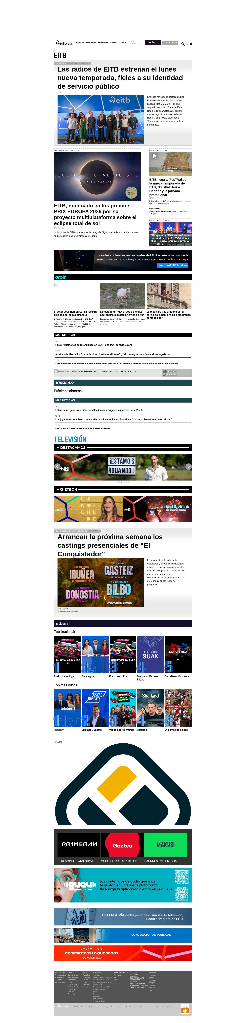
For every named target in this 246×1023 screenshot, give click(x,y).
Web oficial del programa (69, 611)
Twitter (151, 978)
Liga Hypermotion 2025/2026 (102, 982)
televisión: (60, 973)
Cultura (85, 982)
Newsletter (152, 973)
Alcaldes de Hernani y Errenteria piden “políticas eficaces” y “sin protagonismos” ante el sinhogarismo (112, 354)
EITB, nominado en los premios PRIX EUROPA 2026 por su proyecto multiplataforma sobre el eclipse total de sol (95, 214)
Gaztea (70, 982)
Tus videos (171, 375)
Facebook (152, 975)
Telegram (152, 983)
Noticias (80, 43)
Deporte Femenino (99, 989)
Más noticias (65, 335)
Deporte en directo (99, 1001)
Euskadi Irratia (73, 975)
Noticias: (87, 973)
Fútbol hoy (96, 975)
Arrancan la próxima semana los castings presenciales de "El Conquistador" (110, 545)
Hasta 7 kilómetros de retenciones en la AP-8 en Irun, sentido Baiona (93, 344)
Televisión (103, 43)
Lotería (133, 982)
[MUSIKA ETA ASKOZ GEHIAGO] (122, 844)
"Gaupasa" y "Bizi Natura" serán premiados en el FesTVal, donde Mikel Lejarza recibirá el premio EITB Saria (170, 239)
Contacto (160, 1007)
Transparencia (150, 1007)
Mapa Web (169, 1007)
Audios (116, 980)
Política (85, 980)
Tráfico (133, 976)
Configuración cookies (134, 1007)
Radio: (71, 973)
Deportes (91, 43)
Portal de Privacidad (91, 1007)
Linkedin (152, 985)
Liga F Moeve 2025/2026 (101, 980)
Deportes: (97, 973)
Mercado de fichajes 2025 (101, 987)
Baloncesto (96, 996)
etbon (70, 489)
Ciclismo (95, 994)
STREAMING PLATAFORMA (75, 860)
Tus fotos (171, 371)
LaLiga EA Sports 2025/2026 (102, 977)
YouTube (152, 988)
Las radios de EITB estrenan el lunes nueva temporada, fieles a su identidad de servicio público (120, 77)
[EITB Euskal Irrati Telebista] (64, 42)
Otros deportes (98, 998)
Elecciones (135, 980)
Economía (86, 977)
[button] (117, 482)
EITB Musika (72, 984)
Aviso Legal (104, 1007)
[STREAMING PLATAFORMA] (79, 844)
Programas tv (59, 977)
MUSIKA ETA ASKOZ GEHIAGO (121, 860)
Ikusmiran (86, 984)
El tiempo (134, 974)
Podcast (71, 991)
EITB (60, 55)
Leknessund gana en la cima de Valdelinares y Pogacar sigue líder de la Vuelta (99, 410)
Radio (113, 43)
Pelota (95, 991)
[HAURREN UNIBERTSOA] (165, 844)
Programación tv (60, 975)
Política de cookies (118, 1007)
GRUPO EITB (170, 42)
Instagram (152, 980)
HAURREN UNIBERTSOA (160, 860)
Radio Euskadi (73, 977)
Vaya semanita (60, 982)
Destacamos (72, 448)
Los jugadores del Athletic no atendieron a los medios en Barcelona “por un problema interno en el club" (113, 419)
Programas (72, 989)
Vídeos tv (58, 980)
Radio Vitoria (72, 980)
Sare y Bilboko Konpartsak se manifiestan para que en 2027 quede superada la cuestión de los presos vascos (116, 363)
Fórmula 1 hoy (97, 984)
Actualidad (86, 975)
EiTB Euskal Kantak (75, 987)
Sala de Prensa (137, 987)
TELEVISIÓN (70, 439)
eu (187, 44)
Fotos (116, 977)
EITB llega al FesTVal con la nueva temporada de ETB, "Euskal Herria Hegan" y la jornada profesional (168, 187)
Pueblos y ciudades (139, 985)
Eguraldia (86, 987)
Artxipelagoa (72, 994)
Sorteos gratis (137, 978)
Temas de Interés (137, 983)
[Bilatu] (183, 44)
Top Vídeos (118, 975)
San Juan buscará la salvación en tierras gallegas (82, 428)
